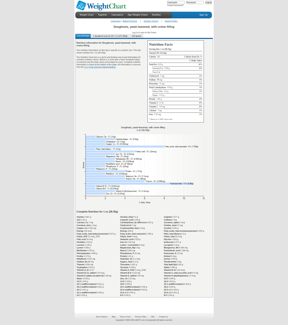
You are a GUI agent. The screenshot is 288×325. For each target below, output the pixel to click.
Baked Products (130, 21)
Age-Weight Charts (138, 14)
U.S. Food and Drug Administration (100, 67)
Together (102, 14)
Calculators (117, 14)
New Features (102, 317)
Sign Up (203, 14)
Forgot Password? (175, 5)
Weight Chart (87, 14)
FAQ (152, 317)
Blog (113, 317)
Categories (116, 21)
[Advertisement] (141, 303)
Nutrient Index (171, 21)
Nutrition (156, 14)
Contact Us (163, 317)
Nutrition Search (151, 21)
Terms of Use (125, 317)
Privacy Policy (140, 317)
